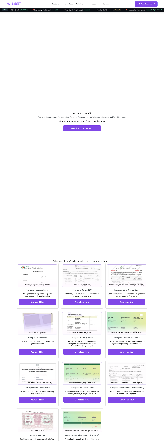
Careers (106, 4)
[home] (14, 3)
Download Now (37, 302)
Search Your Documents (82, 128)
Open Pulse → (157, 10)
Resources (95, 4)
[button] (56, 4)
